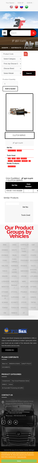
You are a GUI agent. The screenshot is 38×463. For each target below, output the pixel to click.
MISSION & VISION (14, 363)
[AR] (26, 6)
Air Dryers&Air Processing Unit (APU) (12, 388)
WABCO (4, 384)
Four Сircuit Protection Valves (20, 381)
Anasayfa (5, 48)
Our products (16, 48)
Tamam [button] (19, 461)
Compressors (6, 381)
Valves (11, 384)
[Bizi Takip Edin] (4, 422)
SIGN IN (29, 3)
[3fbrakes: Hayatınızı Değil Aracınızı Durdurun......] (19, 330)
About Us (4, 363)
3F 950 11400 (28, 48)
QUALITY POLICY (26, 363)
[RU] (21, 6)
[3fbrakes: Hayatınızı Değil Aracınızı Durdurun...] (19, 27)
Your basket (10, 3)
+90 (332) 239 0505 (17, 410)
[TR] (16, 6)
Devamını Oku (9, 350)
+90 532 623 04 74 (20, 415)
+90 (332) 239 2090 (15, 413)
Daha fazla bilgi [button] (21, 457)
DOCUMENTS (6, 367)
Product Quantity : (9, 79)
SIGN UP (21, 3)
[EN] (11, 6)
